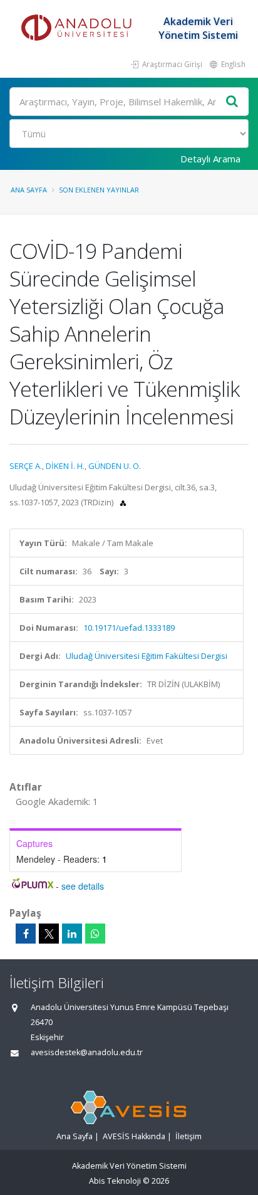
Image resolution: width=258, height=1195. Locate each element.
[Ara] (232, 102)
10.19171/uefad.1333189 (129, 627)
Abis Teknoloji (115, 1181)
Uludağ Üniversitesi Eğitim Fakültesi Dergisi (146, 655)
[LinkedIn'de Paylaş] (72, 934)
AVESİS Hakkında (134, 1136)
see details (82, 886)
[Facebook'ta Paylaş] (26, 934)
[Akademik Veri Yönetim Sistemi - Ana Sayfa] (78, 28)
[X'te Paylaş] (49, 934)
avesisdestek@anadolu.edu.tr (87, 1052)
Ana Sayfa (29, 189)
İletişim (188, 1136)
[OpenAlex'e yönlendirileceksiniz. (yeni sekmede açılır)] (123, 502)
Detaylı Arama (210, 158)
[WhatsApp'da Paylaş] (95, 934)
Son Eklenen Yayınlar (99, 189)
